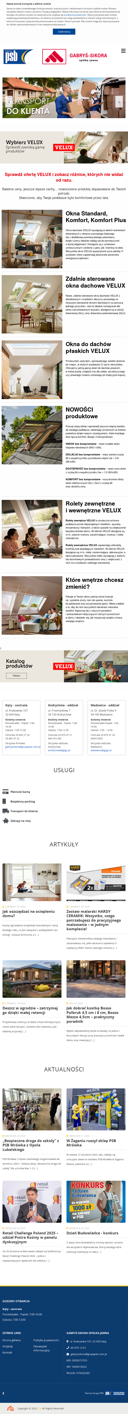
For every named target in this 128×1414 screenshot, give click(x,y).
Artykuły (7, 1346)
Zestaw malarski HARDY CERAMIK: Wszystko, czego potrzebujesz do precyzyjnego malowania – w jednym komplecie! (93, 920)
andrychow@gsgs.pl (59, 750)
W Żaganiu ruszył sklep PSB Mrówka (91, 1142)
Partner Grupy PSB (94, 1393)
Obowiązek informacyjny (41, 1348)
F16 (40, 1408)
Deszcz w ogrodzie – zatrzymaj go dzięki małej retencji (30, 1010)
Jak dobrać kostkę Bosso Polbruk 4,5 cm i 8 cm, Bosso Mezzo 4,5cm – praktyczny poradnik (92, 1014)
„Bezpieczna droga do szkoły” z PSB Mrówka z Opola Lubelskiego (30, 1145)
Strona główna (11, 1340)
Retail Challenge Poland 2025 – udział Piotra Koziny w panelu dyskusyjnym (30, 1237)
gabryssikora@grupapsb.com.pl (23, 746)
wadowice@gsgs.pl (101, 750)
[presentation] (9, 101)
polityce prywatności (76, 14)
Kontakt (7, 1352)
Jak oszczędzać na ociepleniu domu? (28, 913)
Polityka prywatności (46, 1340)
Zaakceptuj (64, 31)
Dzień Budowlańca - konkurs (92, 1232)
